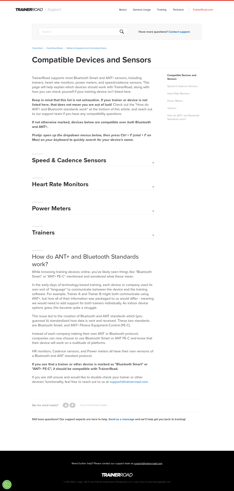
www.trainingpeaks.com (159, 481)
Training (162, 10)
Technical (178, 10)
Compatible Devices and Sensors (181, 77)
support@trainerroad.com (148, 463)
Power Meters (175, 101)
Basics (123, 10)
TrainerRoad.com (203, 10)
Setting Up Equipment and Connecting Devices (87, 48)
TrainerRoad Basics (54, 48)
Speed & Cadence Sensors (182, 86)
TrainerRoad (38, 10)
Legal (80, 481)
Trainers (171, 108)
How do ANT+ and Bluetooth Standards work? (183, 117)
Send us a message (121, 419)
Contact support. (179, 32)
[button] (66, 405)
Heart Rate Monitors (178, 93)
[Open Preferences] (7, 484)
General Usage (142, 10)
